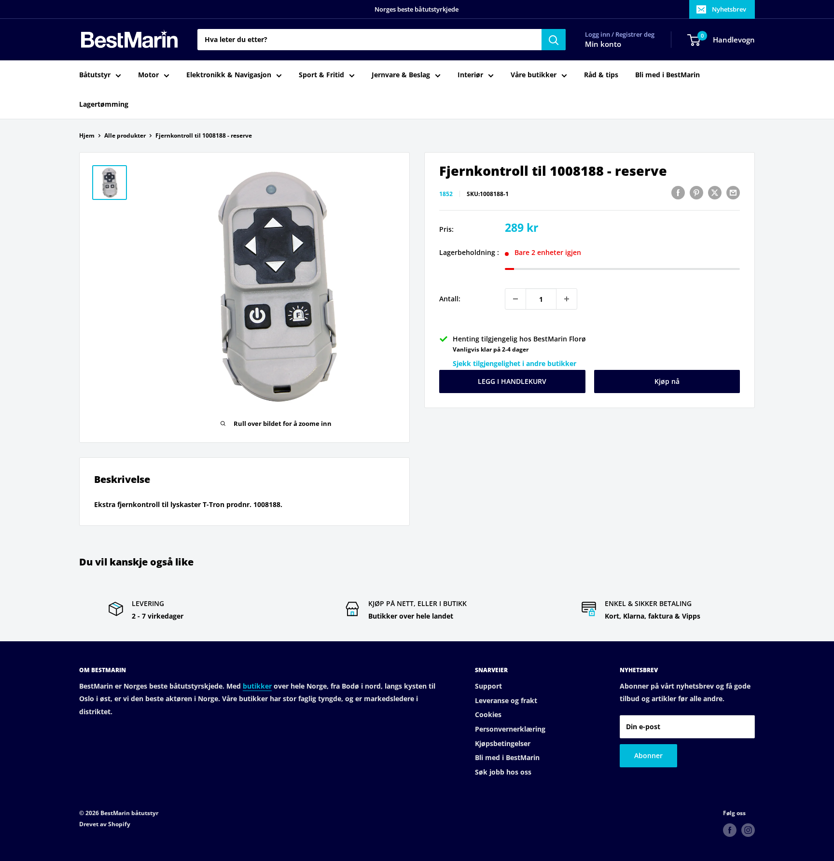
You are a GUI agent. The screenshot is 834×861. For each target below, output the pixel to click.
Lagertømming (103, 104)
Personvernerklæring (510, 729)
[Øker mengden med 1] (566, 299)
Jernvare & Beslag (401, 75)
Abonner (648, 755)
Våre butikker (533, 75)
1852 (446, 194)
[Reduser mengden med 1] (515, 299)
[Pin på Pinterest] (696, 192)
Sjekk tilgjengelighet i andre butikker (514, 363)
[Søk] (554, 39)
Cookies (488, 714)
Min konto (603, 44)
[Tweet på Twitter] (715, 192)
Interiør (470, 75)
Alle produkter (125, 135)
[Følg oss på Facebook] (730, 830)
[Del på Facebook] (678, 192)
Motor (148, 75)
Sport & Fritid (321, 75)
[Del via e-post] (733, 192)
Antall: (449, 298)
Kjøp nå (667, 381)
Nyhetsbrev (729, 9)
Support (488, 686)
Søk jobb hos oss (503, 771)
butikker (257, 686)
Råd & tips (601, 75)
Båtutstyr (95, 75)
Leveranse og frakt (506, 700)
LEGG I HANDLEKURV (512, 381)
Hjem (87, 135)
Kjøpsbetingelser (502, 743)
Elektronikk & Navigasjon (228, 75)
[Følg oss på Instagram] (748, 830)
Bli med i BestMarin (667, 75)
